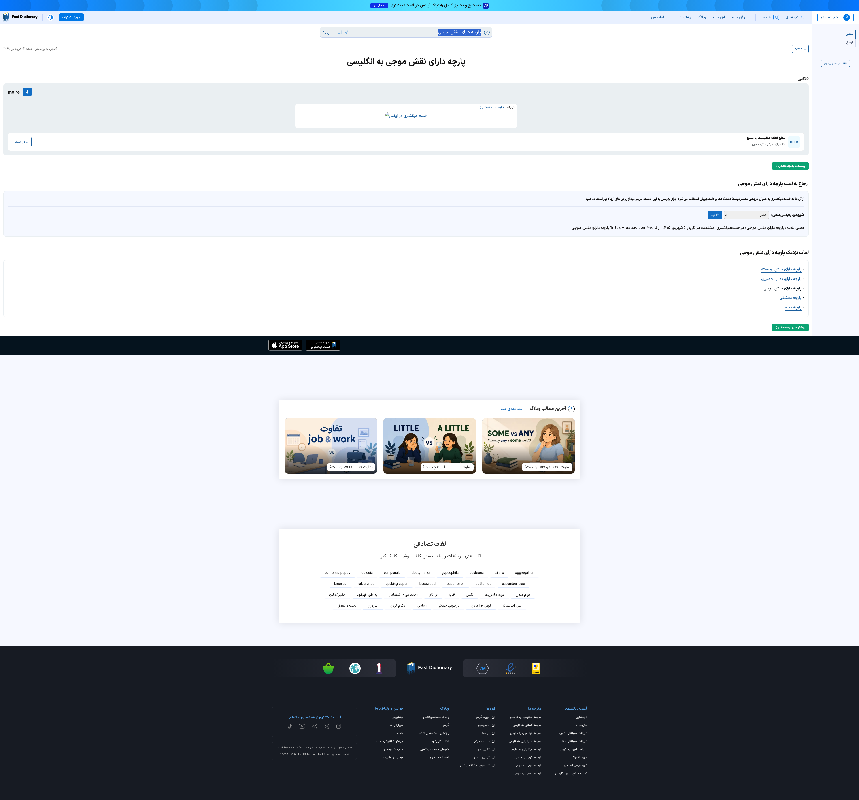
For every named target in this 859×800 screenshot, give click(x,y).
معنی (849, 34)
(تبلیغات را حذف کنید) (492, 107)
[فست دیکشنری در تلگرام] (314, 726)
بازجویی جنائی (449, 605)
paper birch (455, 584)
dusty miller (421, 573)
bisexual (340, 584)
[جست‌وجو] (326, 32)
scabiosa (477, 573)
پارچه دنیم (793, 307)
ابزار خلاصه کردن (484, 742)
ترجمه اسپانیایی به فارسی (525, 742)
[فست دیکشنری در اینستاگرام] (338, 726)
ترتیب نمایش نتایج (832, 63)
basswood (427, 584)
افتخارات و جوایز (438, 758)
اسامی (422, 605)
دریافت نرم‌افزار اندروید (572, 734)
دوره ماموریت (494, 594)
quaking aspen (397, 584)
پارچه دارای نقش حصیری (781, 279)
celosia (367, 573)
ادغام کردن (398, 605)
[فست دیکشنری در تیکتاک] (290, 726)
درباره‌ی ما (396, 725)
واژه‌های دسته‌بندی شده (434, 734)
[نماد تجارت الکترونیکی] (510, 668)
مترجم (581, 725)
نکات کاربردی (440, 742)
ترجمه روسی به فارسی (527, 774)
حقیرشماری (337, 594)
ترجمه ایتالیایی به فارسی (525, 750)
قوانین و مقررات (393, 758)
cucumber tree (513, 584)
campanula (392, 573)
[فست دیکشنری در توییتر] (326, 726)
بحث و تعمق (347, 605)
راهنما (399, 734)
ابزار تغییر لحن (485, 750)
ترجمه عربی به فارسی (528, 766)
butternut (483, 584)
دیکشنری (581, 717)
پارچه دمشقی (791, 298)
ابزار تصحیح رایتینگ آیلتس (477, 766)
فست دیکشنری (301, 748)
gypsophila (450, 573)
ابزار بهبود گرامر (485, 717)
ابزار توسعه (488, 734)
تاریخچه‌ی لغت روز (575, 766)
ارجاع (849, 42)
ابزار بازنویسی (486, 725)
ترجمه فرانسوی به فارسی (525, 734)
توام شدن (523, 594)
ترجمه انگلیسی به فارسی (525, 717)
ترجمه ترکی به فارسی (527, 758)
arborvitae (366, 584)
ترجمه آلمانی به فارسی (527, 725)
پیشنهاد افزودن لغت (389, 742)
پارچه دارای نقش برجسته (781, 269)
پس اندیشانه (512, 605)
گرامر (446, 725)
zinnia (499, 573)
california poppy (337, 573)
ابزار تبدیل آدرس (484, 758)
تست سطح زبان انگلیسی (571, 774)
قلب (452, 594)
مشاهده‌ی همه (512, 409)
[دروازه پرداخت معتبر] (536, 668)
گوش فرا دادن (481, 605)
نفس (469, 594)
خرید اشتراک (579, 758)
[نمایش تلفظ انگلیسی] (27, 92)
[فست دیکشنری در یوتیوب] (302, 726)
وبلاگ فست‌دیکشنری (435, 717)
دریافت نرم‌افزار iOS (574, 742)
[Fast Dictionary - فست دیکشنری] (20, 17)
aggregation (524, 573)
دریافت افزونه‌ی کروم (573, 750)
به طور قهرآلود (367, 594)
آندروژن (373, 605)
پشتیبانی (397, 717)
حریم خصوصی (393, 750)
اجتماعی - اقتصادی (403, 594)
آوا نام (433, 594)
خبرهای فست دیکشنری (434, 750)
